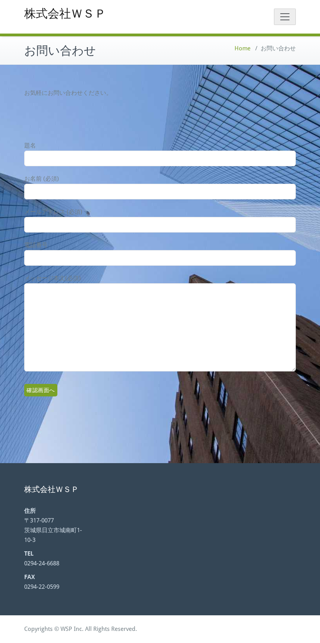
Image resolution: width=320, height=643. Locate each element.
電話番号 (36, 245)
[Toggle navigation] (285, 17)
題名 (30, 145)
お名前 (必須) (41, 178)
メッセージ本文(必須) (52, 278)
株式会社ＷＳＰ (65, 13)
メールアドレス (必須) (53, 211)
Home (243, 48)
